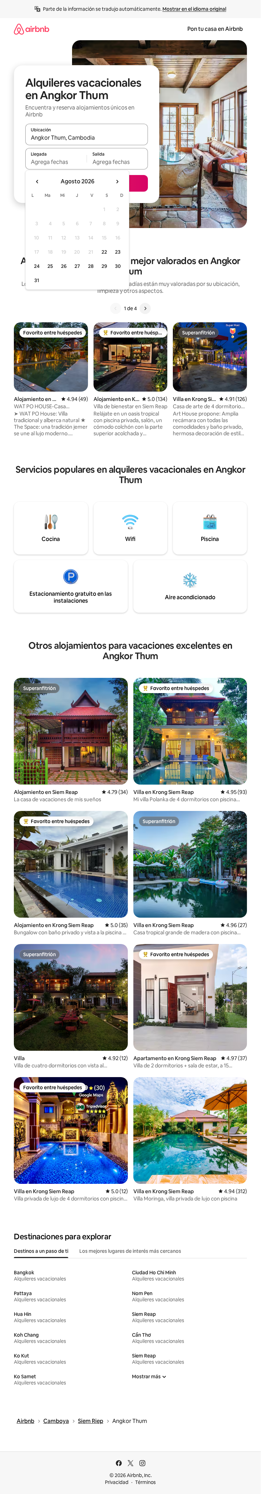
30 (118, 266)
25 (50, 266)
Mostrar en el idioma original (194, 9)
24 (36, 266)
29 (104, 266)
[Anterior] (115, 308)
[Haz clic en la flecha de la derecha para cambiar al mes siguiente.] (117, 182)
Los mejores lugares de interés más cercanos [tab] (130, 1251)
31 (36, 280)
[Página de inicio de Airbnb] (31, 29)
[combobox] (86, 137)
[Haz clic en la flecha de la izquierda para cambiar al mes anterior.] (37, 182)
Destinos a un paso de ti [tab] (41, 1251)
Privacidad (116, 1482)
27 (77, 266)
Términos (145, 1482)
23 (118, 252)
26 (63, 266)
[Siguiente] (145, 308)
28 (91, 266)
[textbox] (56, 162)
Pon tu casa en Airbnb (215, 29)
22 (104, 252)
